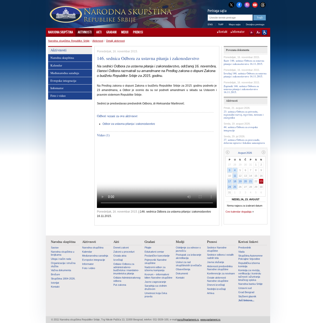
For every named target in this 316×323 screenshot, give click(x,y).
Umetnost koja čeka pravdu (156, 295)
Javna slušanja (215, 262)
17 (229, 181)
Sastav (55, 247)
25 (234, 186)
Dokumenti (182, 273)
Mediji (124, 32)
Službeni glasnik (247, 296)
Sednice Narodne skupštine (216, 249)
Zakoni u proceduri (123, 251)
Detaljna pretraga (255, 24)
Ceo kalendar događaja (238, 211)
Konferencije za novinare (221, 273)
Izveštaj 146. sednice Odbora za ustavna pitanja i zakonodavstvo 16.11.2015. (245, 75)
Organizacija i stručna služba (63, 265)
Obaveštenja (183, 269)
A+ (258, 32)
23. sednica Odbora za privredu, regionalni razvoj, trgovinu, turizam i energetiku (243, 114)
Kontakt (223, 32)
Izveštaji (118, 259)
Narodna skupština (60, 32)
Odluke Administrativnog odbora (126, 279)
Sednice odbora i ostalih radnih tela (220, 256)
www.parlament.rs (210, 319)
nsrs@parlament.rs (188, 319)
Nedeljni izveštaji (216, 289)
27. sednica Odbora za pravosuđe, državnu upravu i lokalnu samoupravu (244, 141)
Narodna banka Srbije (250, 283)
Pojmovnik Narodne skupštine (156, 261)
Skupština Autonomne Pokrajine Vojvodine (250, 257)
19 (240, 181)
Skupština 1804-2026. (63, 278)
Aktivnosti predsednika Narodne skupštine (219, 268)
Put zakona (119, 284)
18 (234, 181)
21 (250, 181)
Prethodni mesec (227, 152)
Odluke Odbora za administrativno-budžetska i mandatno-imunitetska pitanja (126, 269)
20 (245, 181)
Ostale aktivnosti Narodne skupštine (217, 279)
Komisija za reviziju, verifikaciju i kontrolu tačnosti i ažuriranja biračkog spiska (249, 275)
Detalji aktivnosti (115, 40)
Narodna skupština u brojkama (62, 253)
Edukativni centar (154, 251)
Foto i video (58, 96)
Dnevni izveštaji (216, 284)
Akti (99, 32)
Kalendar (56, 65)
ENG (210, 24)
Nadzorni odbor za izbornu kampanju (155, 269)
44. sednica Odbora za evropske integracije (241, 128)
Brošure (55, 274)
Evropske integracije (63, 80)
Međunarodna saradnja (64, 73)
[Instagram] (247, 4)
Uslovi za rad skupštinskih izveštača (188, 264)
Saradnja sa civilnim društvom (156, 287)
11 (235, 175)
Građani (111, 32)
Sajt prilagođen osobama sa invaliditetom (264, 32)
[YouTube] (255, 4)
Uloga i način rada (61, 258)
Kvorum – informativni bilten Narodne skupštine (158, 276)
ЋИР (220, 24)
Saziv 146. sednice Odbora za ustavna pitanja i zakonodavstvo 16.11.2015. (244, 62)
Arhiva (210, 293)
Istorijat (55, 282)
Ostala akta (119, 255)
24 (229, 186)
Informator (238, 32)
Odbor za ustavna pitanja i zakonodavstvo (128, 123)
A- (251, 32)
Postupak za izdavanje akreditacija (188, 256)
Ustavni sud (245, 288)
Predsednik (244, 247)
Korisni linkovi (248, 242)
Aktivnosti (85, 32)
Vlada (241, 251)
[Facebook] (239, 4)
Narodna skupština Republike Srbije (69, 40)
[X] (231, 5)
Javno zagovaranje (155, 281)
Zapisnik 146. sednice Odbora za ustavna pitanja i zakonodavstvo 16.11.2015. (241, 89)
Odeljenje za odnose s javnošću (188, 249)
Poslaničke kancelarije (157, 255)
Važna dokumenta (61, 270)
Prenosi (138, 32)
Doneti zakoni (121, 247)
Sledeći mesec (264, 152)
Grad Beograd (246, 292)
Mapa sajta (235, 24)
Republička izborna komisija (249, 265)
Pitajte (148, 247)
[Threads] (263, 5)
